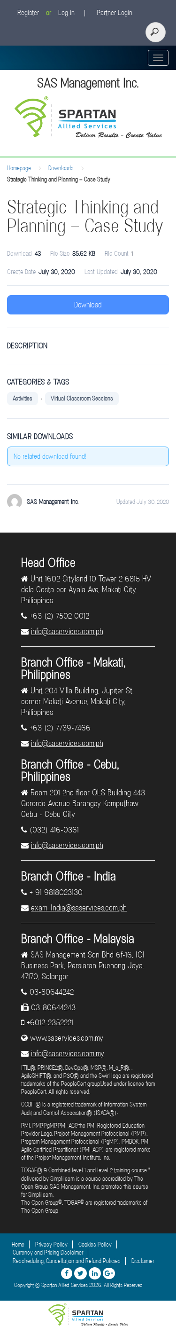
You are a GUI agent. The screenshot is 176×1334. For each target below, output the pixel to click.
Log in (66, 12)
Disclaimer (142, 1261)
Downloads (61, 168)
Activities (22, 398)
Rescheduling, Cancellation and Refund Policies (67, 1261)
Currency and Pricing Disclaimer (48, 1252)
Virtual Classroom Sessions (82, 398)
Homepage (19, 168)
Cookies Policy (95, 1244)
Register (28, 12)
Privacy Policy (51, 1244)
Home (18, 1244)
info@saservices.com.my (67, 1053)
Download (88, 305)
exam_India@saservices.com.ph (79, 907)
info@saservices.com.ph (67, 631)
